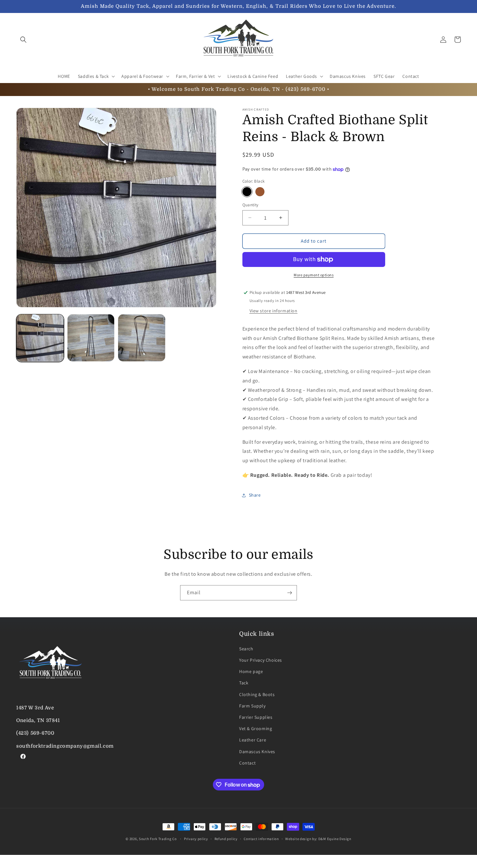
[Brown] (259, 191)
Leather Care (252, 740)
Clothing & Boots (257, 695)
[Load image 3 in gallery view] (141, 338)
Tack (243, 683)
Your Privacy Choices (260, 660)
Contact (247, 763)
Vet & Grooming (255, 729)
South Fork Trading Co (158, 839)
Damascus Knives (257, 752)
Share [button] (255, 495)
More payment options (314, 274)
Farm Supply (252, 706)
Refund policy (226, 839)
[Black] (246, 191)
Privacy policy (196, 839)
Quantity (250, 205)
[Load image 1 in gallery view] (40, 338)
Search (246, 649)
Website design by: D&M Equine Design (318, 839)
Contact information (261, 839)
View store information (274, 311)
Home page (251, 672)
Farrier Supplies (256, 717)
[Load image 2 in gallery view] (91, 338)
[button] (23, 39)
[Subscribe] (289, 592)
